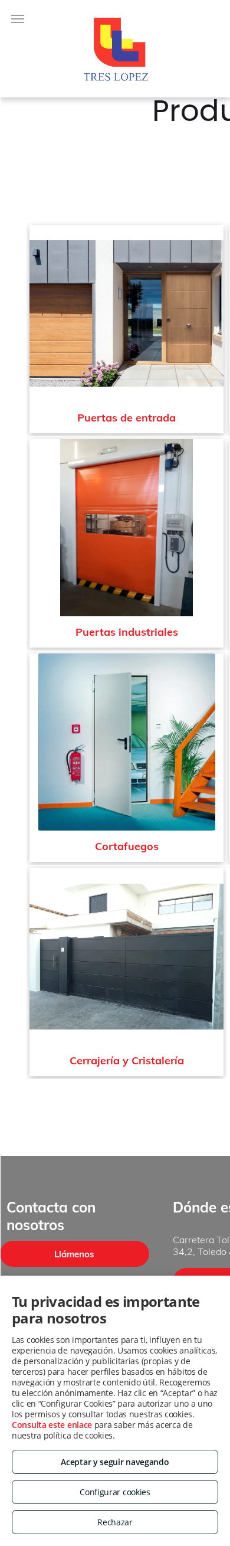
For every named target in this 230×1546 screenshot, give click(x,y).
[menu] (17, 19)
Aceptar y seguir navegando (115, 1461)
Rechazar (115, 1522)
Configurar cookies (115, 1492)
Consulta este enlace (52, 1424)
